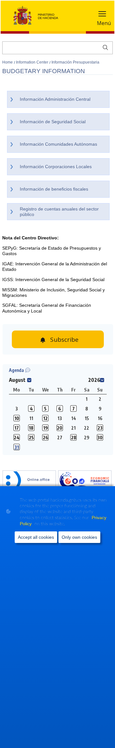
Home (8, 62)
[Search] (104, 46)
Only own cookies (79, 537)
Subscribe (64, 339)
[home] (29, 481)
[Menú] (102, 15)
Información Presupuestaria (75, 62)
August (17, 380)
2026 (94, 380)
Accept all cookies (36, 537)
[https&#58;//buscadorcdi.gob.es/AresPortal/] (84, 481)
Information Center (32, 62)
